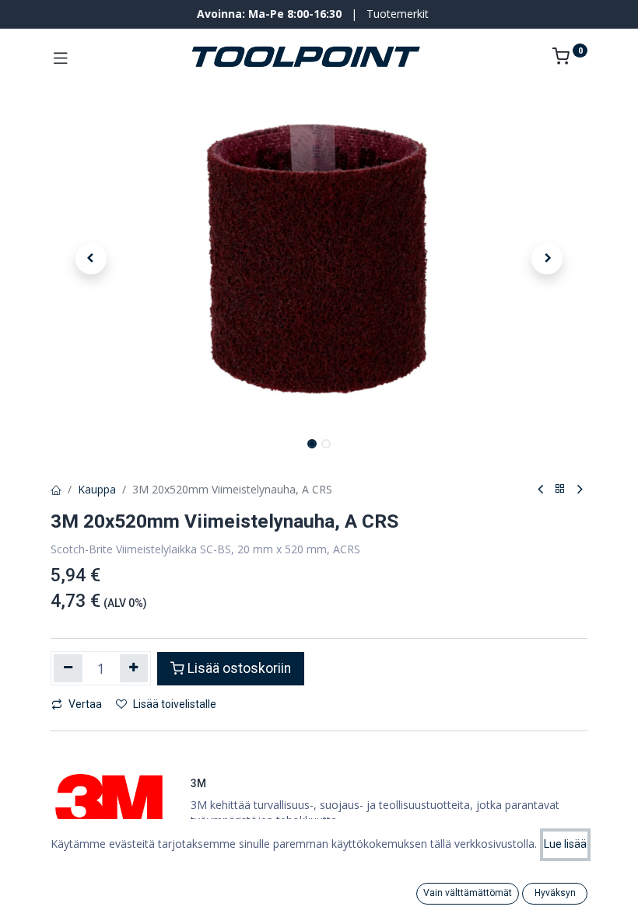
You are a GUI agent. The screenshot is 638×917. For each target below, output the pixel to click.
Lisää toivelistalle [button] (174, 704)
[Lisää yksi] (134, 668)
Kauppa (97, 489)
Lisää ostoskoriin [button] (239, 668)
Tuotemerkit (397, 13)
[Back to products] (560, 489)
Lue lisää (565, 844)
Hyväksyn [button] (555, 892)
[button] (91, 259)
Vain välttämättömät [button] (467, 892)
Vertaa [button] (85, 704)
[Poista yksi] (68, 668)
